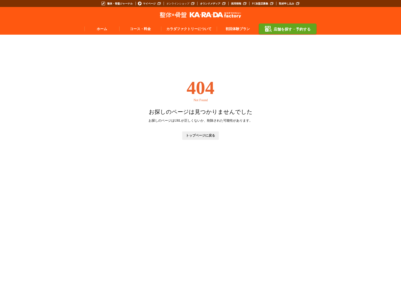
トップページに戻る (200, 135)
